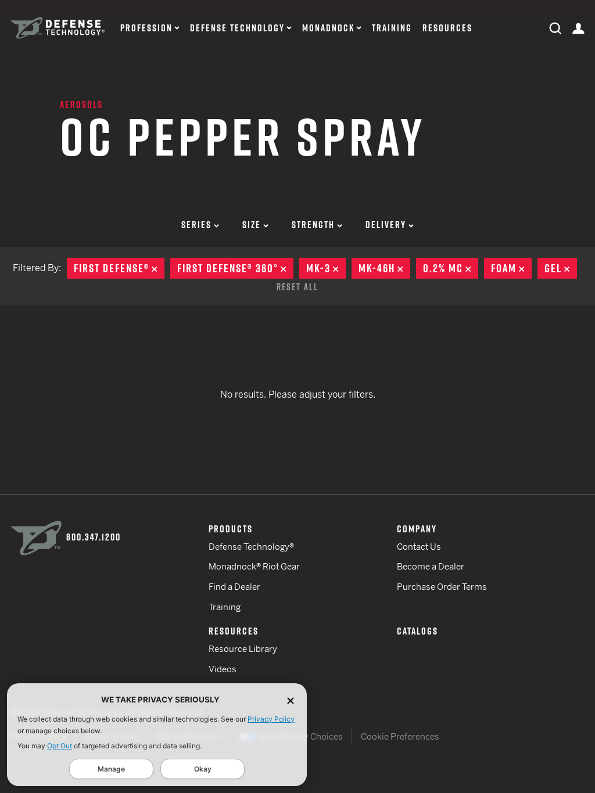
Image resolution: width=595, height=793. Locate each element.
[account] (578, 27)
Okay (203, 769)
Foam (511, 268)
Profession (146, 28)
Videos (222, 669)
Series (196, 225)
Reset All (297, 286)
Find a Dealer (234, 586)
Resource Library (243, 648)
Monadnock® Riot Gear (254, 566)
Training (392, 28)
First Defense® (119, 268)
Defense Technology (237, 28)
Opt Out (59, 745)
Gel (560, 268)
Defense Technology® (251, 546)
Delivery (385, 225)
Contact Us (419, 546)
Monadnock (328, 28)
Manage (111, 769)
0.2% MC (450, 268)
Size (251, 225)
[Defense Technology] (57, 27)
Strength (313, 225)
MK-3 (326, 268)
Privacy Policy (271, 719)
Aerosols (81, 104)
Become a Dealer (430, 566)
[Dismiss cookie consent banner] (290, 699)
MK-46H (384, 268)
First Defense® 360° (235, 268)
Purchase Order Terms (442, 586)
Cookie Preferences (400, 736)
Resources (447, 28)
